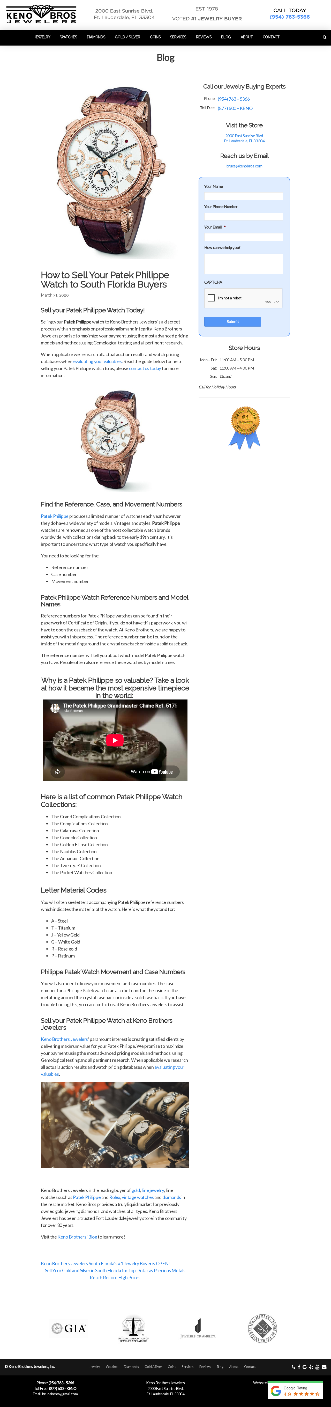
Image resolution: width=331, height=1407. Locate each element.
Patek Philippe (55, 516)
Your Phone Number (221, 206)
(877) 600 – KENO (235, 108)
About (247, 37)
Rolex (114, 1197)
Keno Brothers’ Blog (77, 1237)
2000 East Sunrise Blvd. (166, 1388)
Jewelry (42, 37)
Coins (155, 37)
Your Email (215, 227)
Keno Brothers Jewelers (64, 1039)
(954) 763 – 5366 (234, 99)
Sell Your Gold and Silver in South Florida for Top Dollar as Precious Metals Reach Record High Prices (115, 1274)
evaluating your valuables (97, 361)
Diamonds (96, 37)
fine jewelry (152, 1190)
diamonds (171, 1197)
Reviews (203, 37)
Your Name (213, 186)
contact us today (145, 368)
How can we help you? (222, 247)
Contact (271, 37)
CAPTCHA (213, 282)
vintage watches (138, 1197)
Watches (68, 37)
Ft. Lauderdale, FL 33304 (165, 1394)
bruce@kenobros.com (244, 166)
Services (178, 37)
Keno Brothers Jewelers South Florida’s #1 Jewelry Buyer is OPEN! (105, 1263)
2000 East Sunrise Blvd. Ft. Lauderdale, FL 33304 (244, 138)
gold (135, 1190)
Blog (226, 37)
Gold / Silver (127, 37)
